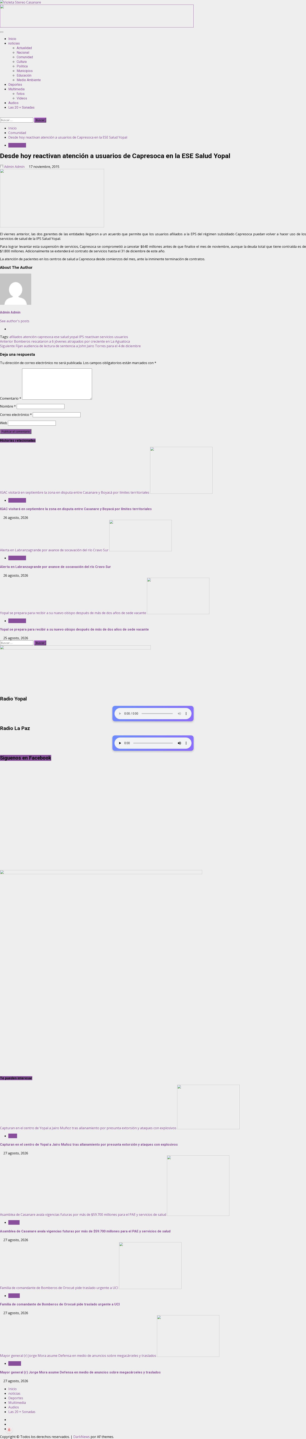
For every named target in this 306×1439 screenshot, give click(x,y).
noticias (14, 43)
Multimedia (16, 89)
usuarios (121, 337)
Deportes (15, 85)
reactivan (92, 337)
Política (14, 1222)
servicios (106, 337)
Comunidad (25, 57)
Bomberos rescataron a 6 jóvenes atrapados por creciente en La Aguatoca (65, 341)
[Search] (1, 115)
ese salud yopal (66, 337)
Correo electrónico (16, 414)
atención (30, 337)
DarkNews (81, 1436)
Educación (24, 75)
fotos (21, 94)
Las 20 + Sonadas (21, 107)
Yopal (12, 1136)
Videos (22, 98)
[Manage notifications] (9, 1430)
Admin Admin (14, 166)
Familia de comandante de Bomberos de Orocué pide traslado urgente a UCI (59, 1287)
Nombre (8, 406)
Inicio (12, 39)
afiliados (15, 337)
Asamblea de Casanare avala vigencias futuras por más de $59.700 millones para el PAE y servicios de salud (83, 1214)
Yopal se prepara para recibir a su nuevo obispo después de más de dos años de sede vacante (73, 613)
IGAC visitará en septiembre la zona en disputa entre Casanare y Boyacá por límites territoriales (74, 492)
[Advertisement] (97, 26)
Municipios (25, 71)
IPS (81, 337)
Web (3, 423)
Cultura (22, 62)
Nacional (23, 53)
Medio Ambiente (29, 80)
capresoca (45, 337)
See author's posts (14, 321)
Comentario (10, 398)
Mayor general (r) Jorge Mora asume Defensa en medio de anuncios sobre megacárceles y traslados (78, 1355)
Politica (22, 66)
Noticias (14, 1363)
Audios (13, 103)
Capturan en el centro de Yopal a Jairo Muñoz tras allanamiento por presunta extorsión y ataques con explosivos (88, 1128)
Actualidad (24, 48)
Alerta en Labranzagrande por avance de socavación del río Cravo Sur (54, 550)
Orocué (14, 1295)
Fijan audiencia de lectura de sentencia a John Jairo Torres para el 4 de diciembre (70, 346)
